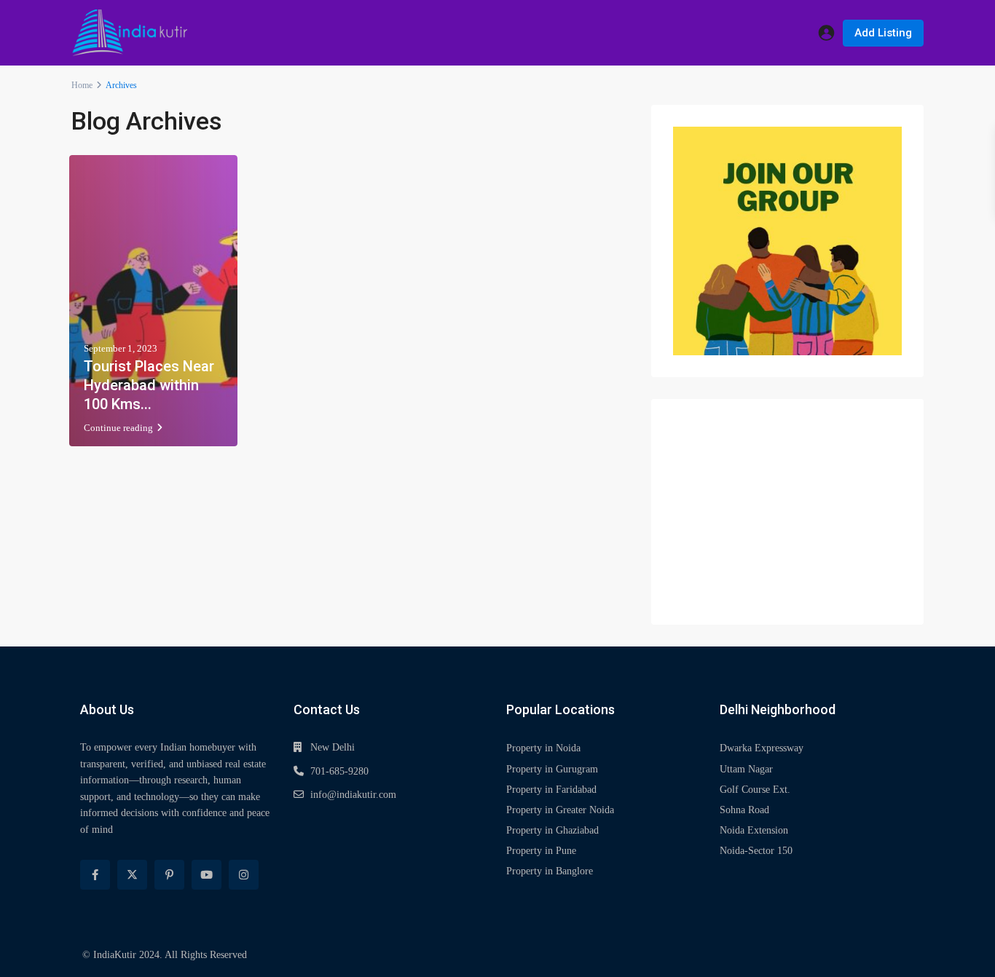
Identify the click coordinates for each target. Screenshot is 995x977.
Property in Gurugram (552, 769)
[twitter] (132, 875)
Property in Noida (543, 748)
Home (82, 85)
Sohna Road (744, 809)
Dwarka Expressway (761, 748)
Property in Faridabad (551, 789)
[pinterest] (169, 875)
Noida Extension (754, 830)
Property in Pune (541, 850)
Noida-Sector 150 (756, 850)
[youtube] (206, 875)
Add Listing (883, 32)
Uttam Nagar (746, 769)
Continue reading (118, 427)
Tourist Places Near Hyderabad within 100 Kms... (149, 385)
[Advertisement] (787, 512)
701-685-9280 (339, 771)
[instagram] (244, 875)
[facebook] (95, 875)
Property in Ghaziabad (552, 830)
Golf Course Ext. (755, 789)
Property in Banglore (549, 871)
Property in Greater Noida (560, 809)
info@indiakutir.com (353, 794)
